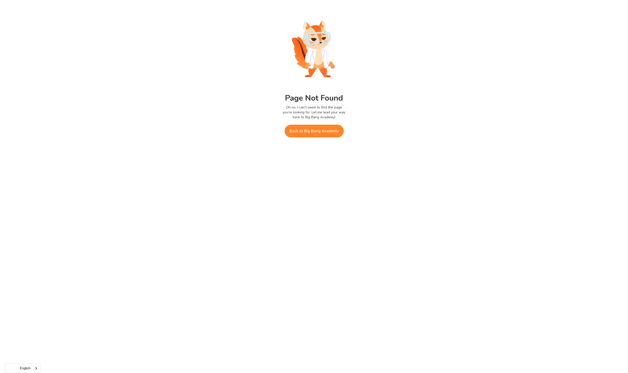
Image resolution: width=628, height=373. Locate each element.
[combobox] (22, 368)
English (25, 368)
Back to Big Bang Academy (314, 131)
